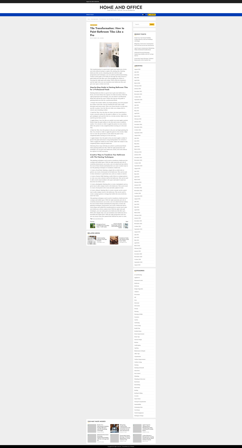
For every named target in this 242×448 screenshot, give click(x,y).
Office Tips (137, 353)
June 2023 (136, 171)
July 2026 (136, 72)
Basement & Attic (138, 280)
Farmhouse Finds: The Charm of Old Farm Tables (114, 240)
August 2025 (137, 102)
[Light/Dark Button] (143, 14)
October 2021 (137, 226)
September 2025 (138, 99)
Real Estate (137, 382)
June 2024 (136, 141)
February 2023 (137, 182)
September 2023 (138, 165)
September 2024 (138, 132)
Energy (136, 308)
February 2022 (137, 215)
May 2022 (136, 207)
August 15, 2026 (146, 432)
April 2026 (136, 80)
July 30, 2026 (145, 441)
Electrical (136, 303)
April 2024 (136, 146)
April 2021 (136, 243)
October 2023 (137, 163)
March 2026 (137, 83)
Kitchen (136, 342)
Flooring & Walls (138, 314)
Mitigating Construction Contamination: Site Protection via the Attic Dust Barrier (114, 428)
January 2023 (137, 185)
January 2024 (137, 154)
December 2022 (138, 187)
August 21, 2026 (124, 432)
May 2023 (136, 174)
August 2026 (137, 69)
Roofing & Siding (138, 393)
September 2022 (138, 196)
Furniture (136, 317)
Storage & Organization (140, 401)
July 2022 (136, 201)
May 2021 (136, 240)
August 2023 (137, 168)
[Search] (146, 14)
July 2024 (136, 138)
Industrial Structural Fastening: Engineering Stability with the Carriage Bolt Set (144, 54)
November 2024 (138, 127)
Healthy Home (137, 331)
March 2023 (137, 179)
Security (136, 396)
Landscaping (137, 345)
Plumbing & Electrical (139, 379)
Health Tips (137, 328)
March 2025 (137, 116)
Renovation (137, 387)
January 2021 (137, 251)
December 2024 (138, 124)
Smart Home (137, 398)
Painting (136, 365)
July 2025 (136, 105)
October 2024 (137, 130)
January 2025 (137, 121)
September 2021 (138, 229)
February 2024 (137, 152)
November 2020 (138, 256)
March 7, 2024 (96, 38)
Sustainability (137, 404)
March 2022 (137, 212)
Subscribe (152, 14)
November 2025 (138, 94)
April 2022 (136, 210)
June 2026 (136, 75)
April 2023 (136, 176)
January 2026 (137, 88)
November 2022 (138, 190)
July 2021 (136, 234)
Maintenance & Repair (139, 351)
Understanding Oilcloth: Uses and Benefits (92, 240)
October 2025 (137, 97)
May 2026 (136, 77)
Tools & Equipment (139, 413)
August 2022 (137, 199)
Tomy (92, 38)
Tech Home (137, 410)
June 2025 (136, 108)
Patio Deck (137, 370)
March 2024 (137, 149)
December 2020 (138, 254)
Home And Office (121, 7)
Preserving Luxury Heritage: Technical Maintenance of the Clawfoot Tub (114, 438)
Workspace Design (138, 415)
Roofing (136, 390)
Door (135, 300)
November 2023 (138, 160)
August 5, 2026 (123, 441)
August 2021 (137, 232)
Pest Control (137, 373)
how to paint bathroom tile (98, 218)
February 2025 (137, 119)
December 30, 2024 (101, 242)
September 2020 (138, 262)
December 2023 (138, 157)
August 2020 (137, 265)
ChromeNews (125, 446)
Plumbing (136, 376)
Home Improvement (139, 334)
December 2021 (138, 221)
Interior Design (138, 339)
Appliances (137, 277)
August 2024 (137, 135)
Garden (136, 320)
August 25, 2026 (101, 432)
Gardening (137, 322)
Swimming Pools (138, 407)
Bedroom (136, 286)
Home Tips (137, 336)
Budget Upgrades (138, 289)
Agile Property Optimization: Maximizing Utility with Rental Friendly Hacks (137, 428)
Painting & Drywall (139, 367)
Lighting (136, 348)
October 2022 (137, 193)
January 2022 (137, 218)
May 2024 (136, 143)
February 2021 (137, 248)
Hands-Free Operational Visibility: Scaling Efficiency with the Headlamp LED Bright (143, 39)
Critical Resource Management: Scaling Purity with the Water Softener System (137, 438)
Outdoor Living (138, 362)
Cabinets (136, 291)
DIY (135, 297)
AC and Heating (138, 274)
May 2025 (136, 110)
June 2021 (136, 237)
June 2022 (136, 204)
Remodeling (137, 384)
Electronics (137, 305)
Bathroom (136, 283)
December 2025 (138, 91)
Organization (137, 356)
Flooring (136, 311)
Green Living (137, 325)
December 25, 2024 (123, 242)
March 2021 (137, 245)
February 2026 (137, 86)
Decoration (137, 294)
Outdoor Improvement (139, 359)
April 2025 (136, 113)
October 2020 (137, 259)
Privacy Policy (90, 14)
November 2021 (138, 223)
